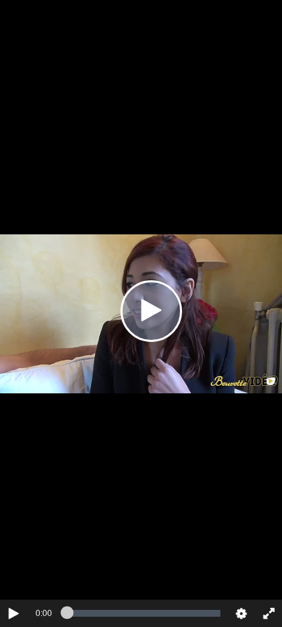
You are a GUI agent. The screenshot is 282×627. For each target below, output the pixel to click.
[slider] (143, 613)
